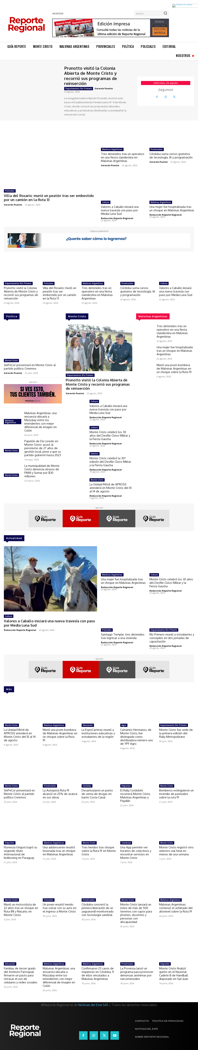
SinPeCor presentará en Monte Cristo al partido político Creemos (30, 366)
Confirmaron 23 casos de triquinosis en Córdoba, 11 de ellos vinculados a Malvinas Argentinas (98, 974)
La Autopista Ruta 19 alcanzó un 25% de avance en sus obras (60, 794)
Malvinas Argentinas (112, 149)
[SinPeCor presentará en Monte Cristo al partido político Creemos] (33, 340)
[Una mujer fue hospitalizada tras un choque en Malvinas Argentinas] (171, 186)
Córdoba (87, 785)
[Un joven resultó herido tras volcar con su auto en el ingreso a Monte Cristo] (60, 884)
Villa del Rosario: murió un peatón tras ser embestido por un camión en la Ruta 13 (49, 197)
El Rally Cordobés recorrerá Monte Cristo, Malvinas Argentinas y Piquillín (135, 796)
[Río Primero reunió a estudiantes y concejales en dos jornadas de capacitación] (171, 613)
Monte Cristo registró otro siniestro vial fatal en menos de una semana (176, 850)
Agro (123, 725)
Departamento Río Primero (78, 88)
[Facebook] (157, 97)
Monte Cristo (11, 360)
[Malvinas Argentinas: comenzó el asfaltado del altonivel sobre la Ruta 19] (176, 884)
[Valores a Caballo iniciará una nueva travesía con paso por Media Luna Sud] (123, 186)
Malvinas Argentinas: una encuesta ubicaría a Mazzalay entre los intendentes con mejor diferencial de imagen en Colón (40, 421)
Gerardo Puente (104, 88)
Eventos (94, 453)
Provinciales (157, 149)
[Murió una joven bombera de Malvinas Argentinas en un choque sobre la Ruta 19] (145, 370)
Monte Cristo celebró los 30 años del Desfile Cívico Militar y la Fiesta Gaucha (110, 435)
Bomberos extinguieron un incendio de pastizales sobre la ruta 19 (176, 794)
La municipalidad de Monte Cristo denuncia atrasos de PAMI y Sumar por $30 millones (42, 471)
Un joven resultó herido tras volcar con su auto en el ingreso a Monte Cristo (59, 908)
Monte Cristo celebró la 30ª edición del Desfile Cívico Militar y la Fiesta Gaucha (110, 461)
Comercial (126, 842)
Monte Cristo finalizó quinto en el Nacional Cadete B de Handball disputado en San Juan (173, 974)
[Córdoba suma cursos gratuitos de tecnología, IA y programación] (171, 133)
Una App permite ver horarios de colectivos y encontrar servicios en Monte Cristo (135, 852)
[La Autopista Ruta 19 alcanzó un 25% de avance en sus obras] (60, 770)
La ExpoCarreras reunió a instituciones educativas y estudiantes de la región (98, 733)
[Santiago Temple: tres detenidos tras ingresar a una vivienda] (123, 613)
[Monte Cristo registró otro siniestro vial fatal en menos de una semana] (176, 827)
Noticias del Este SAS (93, 1005)
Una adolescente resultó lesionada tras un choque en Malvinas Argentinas (59, 850)
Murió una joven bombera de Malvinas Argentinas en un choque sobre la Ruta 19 (174, 368)
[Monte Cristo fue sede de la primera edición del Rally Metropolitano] (176, 709)
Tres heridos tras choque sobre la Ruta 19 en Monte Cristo (99, 850)
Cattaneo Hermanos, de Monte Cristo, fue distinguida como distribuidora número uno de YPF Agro (136, 737)
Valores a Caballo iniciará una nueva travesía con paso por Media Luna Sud (120, 210)
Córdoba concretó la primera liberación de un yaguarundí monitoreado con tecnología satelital (98, 910)
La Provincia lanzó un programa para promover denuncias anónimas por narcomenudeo (136, 974)
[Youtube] (114, 1035)
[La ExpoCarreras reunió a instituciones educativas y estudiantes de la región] (99, 709)
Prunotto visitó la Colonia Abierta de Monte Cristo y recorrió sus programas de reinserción (90, 75)
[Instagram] (165, 97)
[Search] (165, 13)
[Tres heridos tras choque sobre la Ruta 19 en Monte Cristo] (99, 827)
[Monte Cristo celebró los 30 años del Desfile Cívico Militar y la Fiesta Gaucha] (76, 434)
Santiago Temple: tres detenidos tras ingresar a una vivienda (122, 636)
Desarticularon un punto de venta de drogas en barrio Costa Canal (97, 794)
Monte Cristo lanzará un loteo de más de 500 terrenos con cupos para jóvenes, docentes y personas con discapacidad (136, 913)
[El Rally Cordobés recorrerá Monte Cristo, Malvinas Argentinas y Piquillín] (137, 770)
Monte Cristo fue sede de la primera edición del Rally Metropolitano (176, 733)
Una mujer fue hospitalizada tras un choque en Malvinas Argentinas (171, 208)
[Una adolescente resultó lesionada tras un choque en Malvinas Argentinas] (60, 827)
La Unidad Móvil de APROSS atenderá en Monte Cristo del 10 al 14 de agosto (111, 487)
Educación (88, 725)
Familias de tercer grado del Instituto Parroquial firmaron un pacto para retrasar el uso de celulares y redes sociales (20, 975)
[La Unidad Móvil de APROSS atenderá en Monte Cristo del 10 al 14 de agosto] (76, 486)
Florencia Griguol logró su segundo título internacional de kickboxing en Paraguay (20, 852)
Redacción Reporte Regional (117, 218)
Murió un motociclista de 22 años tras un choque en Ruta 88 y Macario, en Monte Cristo (21, 910)
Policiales (10, 190)
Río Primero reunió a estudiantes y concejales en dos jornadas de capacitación (171, 638)
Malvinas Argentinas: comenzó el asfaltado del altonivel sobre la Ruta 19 (176, 908)
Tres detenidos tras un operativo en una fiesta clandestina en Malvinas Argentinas (122, 157)
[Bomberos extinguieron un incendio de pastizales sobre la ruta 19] (176, 770)
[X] (174, 97)
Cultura (105, 202)
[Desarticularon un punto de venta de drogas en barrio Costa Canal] (99, 770)
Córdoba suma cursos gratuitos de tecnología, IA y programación (171, 155)
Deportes (126, 785)
